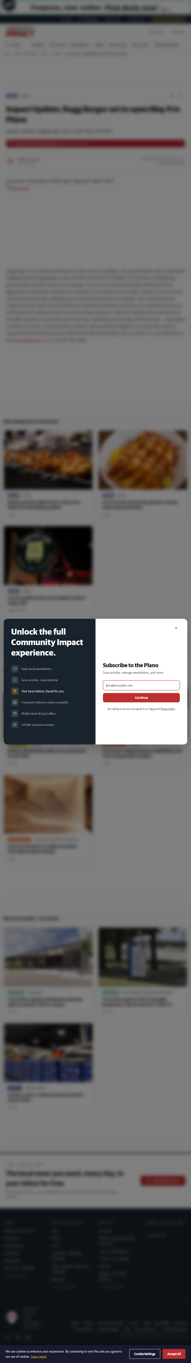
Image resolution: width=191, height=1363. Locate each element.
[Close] (176, 628)
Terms (153, 708)
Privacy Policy (168, 708)
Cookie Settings (144, 1354)
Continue (141, 698)
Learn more (38, 1356)
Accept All (174, 1354)
